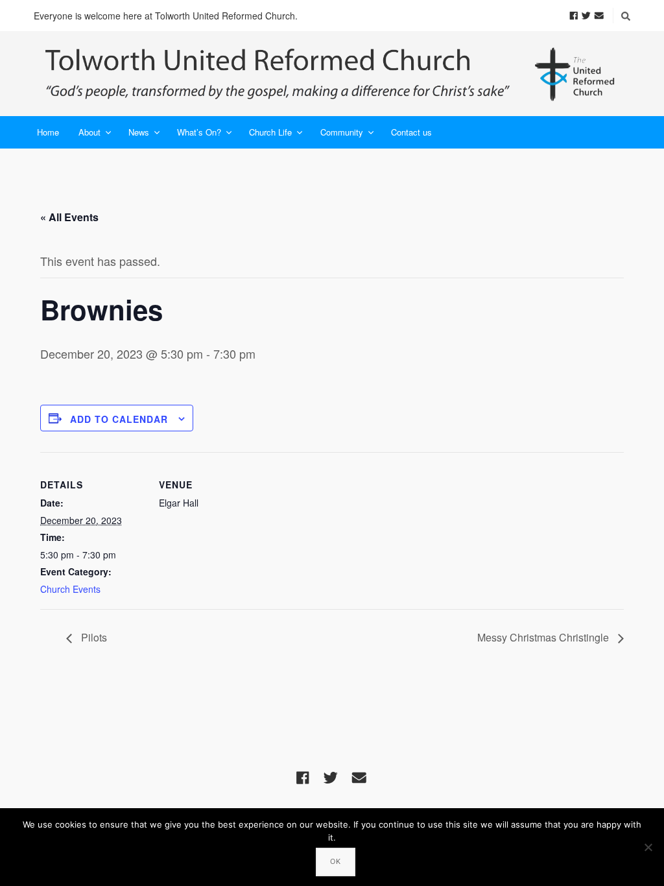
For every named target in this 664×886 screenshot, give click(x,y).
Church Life (270, 132)
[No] (647, 847)
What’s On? (199, 132)
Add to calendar (119, 419)
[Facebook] (574, 15)
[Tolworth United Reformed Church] (332, 73)
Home (48, 132)
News (138, 132)
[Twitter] (586, 15)
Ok (335, 861)
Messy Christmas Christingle (544, 637)
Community (341, 132)
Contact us (411, 132)
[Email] (599, 15)
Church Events (70, 588)
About (89, 132)
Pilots (92, 637)
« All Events (69, 217)
